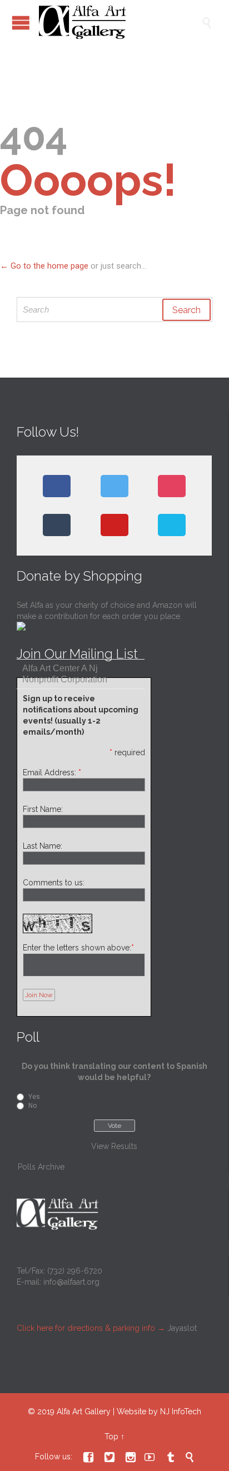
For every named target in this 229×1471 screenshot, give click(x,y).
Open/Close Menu (21, 22)
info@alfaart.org (71, 1281)
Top (111, 1436)
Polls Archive (41, 1166)
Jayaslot (182, 1328)
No (32, 1106)
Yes (34, 1097)
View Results (114, 1146)
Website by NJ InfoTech (159, 1411)
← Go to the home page (44, 266)
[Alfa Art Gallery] (120, 22)
